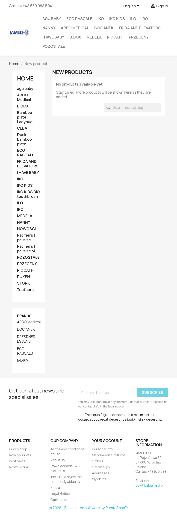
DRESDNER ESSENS (26, 339)
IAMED (22, 361)
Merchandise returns (109, 455)
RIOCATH (115, 37)
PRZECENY (139, 37)
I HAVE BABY (53, 37)
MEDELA (94, 37)
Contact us (59, 499)
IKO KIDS (117, 18)
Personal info (102, 449)
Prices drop (18, 449)
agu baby (51, 18)
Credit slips (101, 467)
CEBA (22, 128)
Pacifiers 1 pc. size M (26, 248)
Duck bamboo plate (24, 139)
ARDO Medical (75, 27)
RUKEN (23, 276)
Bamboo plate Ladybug (24, 117)
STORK (23, 283)
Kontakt (56, 487)
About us (57, 460)
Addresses (100, 473)
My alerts (99, 479)
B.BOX (75, 37)
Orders (97, 461)
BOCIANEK (104, 27)
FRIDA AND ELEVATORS (140, 27)
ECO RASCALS (25, 351)
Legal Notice (60, 493)
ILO (133, 18)
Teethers (25, 289)
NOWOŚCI (26, 228)
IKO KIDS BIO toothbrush (28, 194)
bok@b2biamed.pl (149, 485)
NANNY (49, 27)
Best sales (17, 461)
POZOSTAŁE (53, 46)
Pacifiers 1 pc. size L (26, 237)
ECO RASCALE (79, 18)
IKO (101, 18)
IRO (145, 18)
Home (25, 78)
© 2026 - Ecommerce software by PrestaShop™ (88, 507)
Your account (107, 440)
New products (20, 455)
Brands (24, 316)
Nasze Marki (18, 467)
